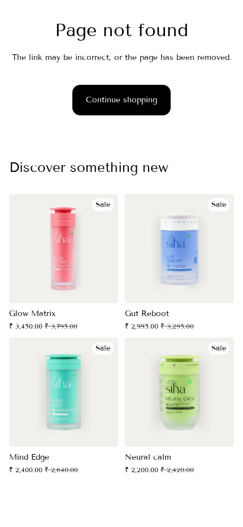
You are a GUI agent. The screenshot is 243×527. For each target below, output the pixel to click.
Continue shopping (121, 100)
